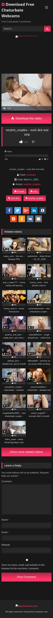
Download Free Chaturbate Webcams (17, 10)
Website (5, 545)
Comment (6, 481)
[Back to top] (44, 609)
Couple (21, 191)
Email (5, 532)
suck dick (15, 198)
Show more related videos (26, 451)
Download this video (28, 118)
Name (5, 520)
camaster (31, 175)
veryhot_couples (32, 184)
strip (35, 191)
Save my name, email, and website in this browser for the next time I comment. (23, 567)
